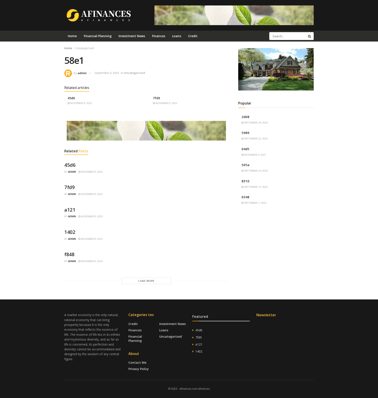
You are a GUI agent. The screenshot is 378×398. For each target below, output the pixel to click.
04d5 (245, 149)
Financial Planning (98, 36)
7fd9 (156, 98)
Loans (176, 36)
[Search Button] (310, 36)
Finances (158, 36)
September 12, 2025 (255, 186)
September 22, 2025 (255, 138)
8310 (245, 181)
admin (82, 73)
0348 (245, 197)
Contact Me (137, 362)
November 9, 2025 (81, 103)
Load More (146, 280)
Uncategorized (84, 48)
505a (245, 165)
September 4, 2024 (106, 73)
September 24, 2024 (255, 122)
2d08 (245, 117)
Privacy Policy (138, 369)
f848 (69, 254)
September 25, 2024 (255, 170)
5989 (245, 132)
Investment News (132, 36)
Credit (193, 36)
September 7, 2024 (254, 202)
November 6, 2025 (254, 154)
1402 (69, 232)
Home (72, 36)
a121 (69, 209)
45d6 (71, 98)
